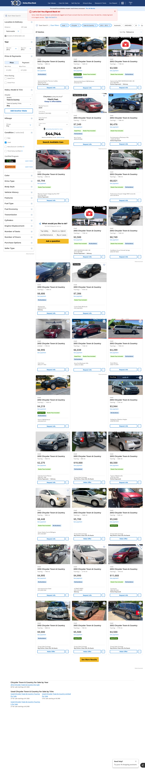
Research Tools (100, 3)
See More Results (89, 659)
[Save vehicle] (67, 39)
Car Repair (113, 3)
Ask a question (53, 241)
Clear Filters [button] (54, 25)
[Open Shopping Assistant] (142, 765)
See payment (41, 71)
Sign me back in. (51, 17)
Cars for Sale (63, 3)
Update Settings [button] (60, 137)
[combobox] (18, 15)
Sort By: (122, 32)
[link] (42, 74)
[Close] (136, 761)
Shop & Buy (87, 3)
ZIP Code (24, 27)
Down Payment (43, 117)
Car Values (52, 3)
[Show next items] (139, 25)
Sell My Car (76, 3)
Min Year (8, 47)
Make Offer (87, 482)
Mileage (8, 124)
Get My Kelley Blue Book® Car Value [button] (54, 129)
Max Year (23, 47)
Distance (7, 27)
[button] (122, 3)
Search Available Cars (53, 142)
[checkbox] (9, 78)
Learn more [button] (29, 161)
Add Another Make (18, 111)
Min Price (8, 66)
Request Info (51, 88)
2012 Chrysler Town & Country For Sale (25, 685)
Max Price (22, 66)
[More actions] (67, 87)
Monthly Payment (43, 106)
